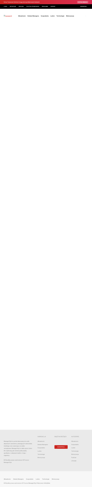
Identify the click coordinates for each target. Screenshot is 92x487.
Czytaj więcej (82, 2)
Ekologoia (76, 184)
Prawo (76, 227)
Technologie (60, 16)
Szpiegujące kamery (31, 52)
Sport (76, 239)
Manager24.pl (32, 483)
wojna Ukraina (76, 251)
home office (76, 196)
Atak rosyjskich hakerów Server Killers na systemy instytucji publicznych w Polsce (78, 121)
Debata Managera (33, 16)
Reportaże (13, 6)
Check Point (76, 163)
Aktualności (22, 16)
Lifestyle (73, 461)
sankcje (76, 236)
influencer (76, 199)
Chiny (76, 166)
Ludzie (52, 16)
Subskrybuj (83, 6)
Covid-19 (76, 169)
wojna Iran (76, 248)
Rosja (76, 233)
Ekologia (76, 181)
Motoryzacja (70, 16)
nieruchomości (76, 221)
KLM (76, 202)
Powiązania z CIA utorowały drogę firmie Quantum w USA (78, 131)
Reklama (21, 6)
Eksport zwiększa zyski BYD (78, 139)
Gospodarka (45, 16)
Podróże (76, 224)
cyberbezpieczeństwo (76, 175)
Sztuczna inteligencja (76, 243)
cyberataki (76, 172)
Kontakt (53, 6)
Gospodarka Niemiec (76, 193)
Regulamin (45, 6)
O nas (5, 6)
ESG (76, 187)
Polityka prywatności (32, 6)
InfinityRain (47, 483)
